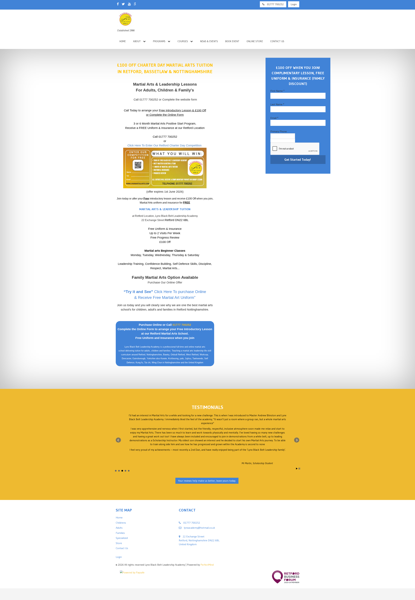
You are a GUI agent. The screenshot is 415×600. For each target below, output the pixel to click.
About (137, 41)
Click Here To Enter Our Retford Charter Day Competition (164, 145)
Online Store (255, 41)
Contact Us (277, 41)
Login (294, 4)
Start (297, 461)
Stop (299, 461)
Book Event (232, 41)
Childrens (121, 515)
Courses (183, 41)
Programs (159, 41)
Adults (119, 520)
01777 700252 (275, 4)
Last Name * (277, 104)
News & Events (209, 41)
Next (296, 436)
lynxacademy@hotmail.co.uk (199, 520)
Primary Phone (278, 131)
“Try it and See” (138, 291)
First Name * (277, 90)
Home (122, 41)
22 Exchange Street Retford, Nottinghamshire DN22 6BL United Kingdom (199, 532)
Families (120, 525)
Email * (274, 118)
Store (119, 535)
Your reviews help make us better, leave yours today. (207, 473)
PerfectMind (207, 557)
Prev (118, 436)
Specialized (122, 530)
